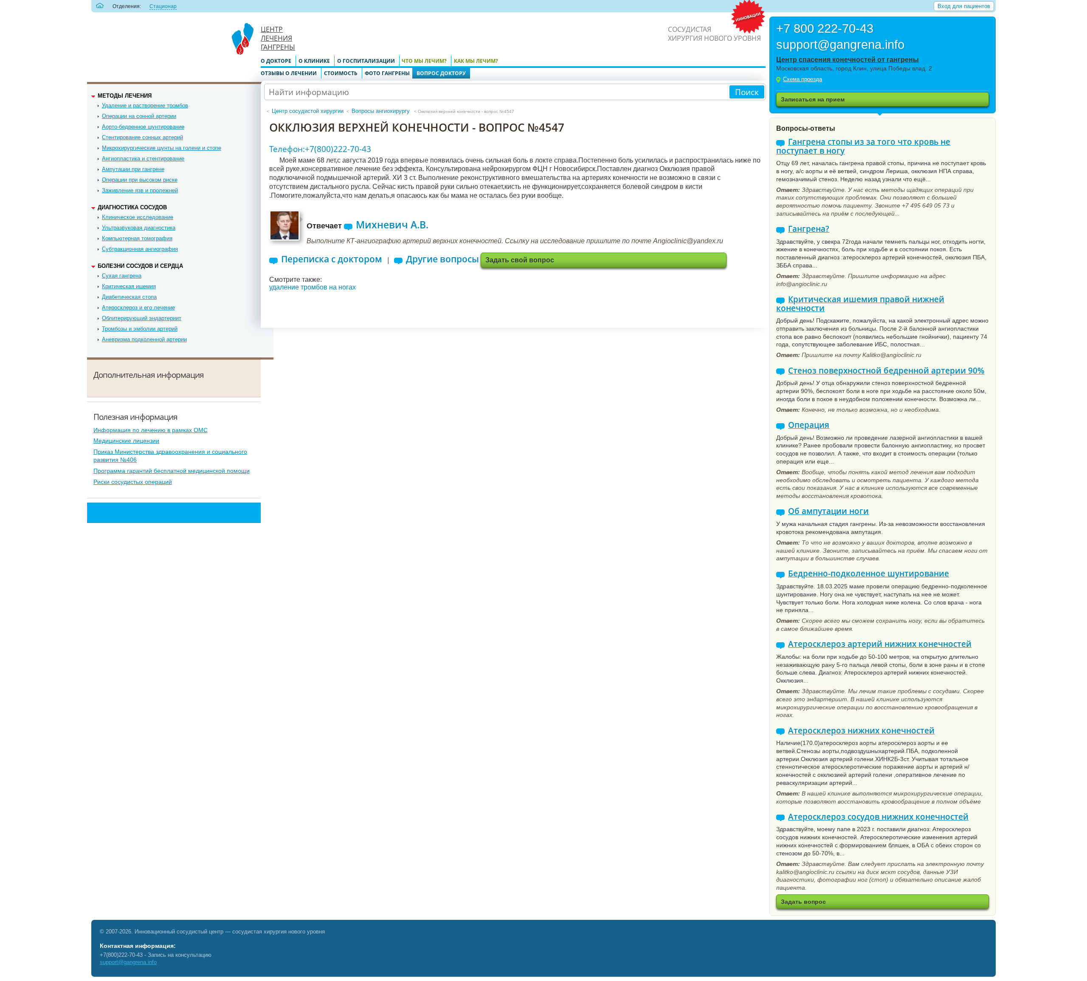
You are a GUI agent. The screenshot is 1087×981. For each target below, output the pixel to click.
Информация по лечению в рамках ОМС (150, 430)
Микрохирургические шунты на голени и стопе (161, 148)
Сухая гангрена (121, 276)
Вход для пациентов (964, 6)
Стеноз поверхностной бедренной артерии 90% (886, 370)
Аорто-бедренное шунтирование (143, 127)
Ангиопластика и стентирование (143, 158)
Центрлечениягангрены (278, 38)
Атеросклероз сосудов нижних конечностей (878, 816)
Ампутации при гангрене (133, 169)
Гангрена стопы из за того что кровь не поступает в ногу (863, 146)
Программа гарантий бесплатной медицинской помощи (171, 470)
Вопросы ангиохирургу (381, 111)
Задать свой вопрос (519, 260)
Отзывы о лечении (289, 73)
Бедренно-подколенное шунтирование (868, 573)
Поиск (747, 92)
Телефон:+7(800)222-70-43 (320, 149)
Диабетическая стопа (129, 297)
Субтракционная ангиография (140, 249)
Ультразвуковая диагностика (138, 228)
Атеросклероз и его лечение (138, 307)
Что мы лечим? (424, 61)
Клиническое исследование (137, 217)
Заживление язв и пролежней (140, 190)
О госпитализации (366, 61)
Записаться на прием (813, 99)
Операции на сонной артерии (139, 116)
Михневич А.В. (392, 224)
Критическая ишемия (129, 286)
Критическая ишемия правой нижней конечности (860, 303)
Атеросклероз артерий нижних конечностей (880, 644)
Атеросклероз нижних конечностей (861, 730)
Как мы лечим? (476, 61)
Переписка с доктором (331, 259)
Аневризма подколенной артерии (144, 339)
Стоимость (341, 73)
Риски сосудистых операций (132, 481)
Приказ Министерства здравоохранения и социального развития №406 (170, 455)
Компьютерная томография (137, 238)
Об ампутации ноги (828, 511)
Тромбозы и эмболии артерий (139, 329)
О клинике (314, 61)
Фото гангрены (387, 73)
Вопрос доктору (441, 73)
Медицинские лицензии (126, 440)
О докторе (276, 61)
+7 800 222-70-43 (824, 29)
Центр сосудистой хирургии (308, 111)
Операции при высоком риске (139, 180)
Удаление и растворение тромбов (145, 105)
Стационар (163, 6)
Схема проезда (802, 79)
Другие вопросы (442, 259)
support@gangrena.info (840, 45)
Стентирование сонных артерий (142, 137)
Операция (808, 425)
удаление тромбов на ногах (312, 287)
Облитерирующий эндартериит (141, 318)
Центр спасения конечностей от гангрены (847, 59)
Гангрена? (808, 229)
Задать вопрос (803, 901)
